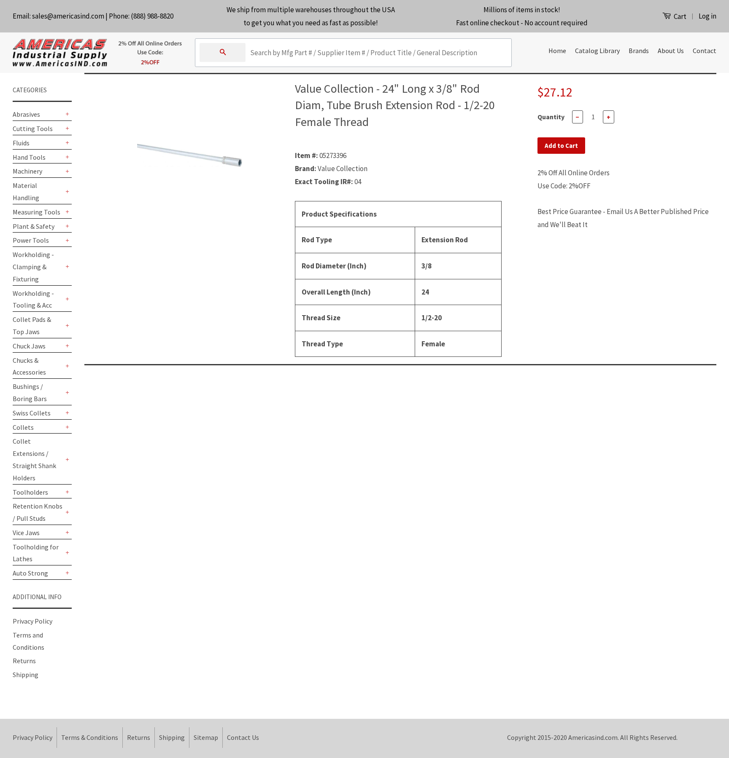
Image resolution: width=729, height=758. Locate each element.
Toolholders (30, 492)
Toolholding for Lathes (36, 553)
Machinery (27, 171)
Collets (23, 427)
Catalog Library (597, 50)
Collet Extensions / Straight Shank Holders (34, 459)
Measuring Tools (36, 212)
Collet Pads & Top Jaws (32, 325)
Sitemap (206, 737)
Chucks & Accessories (29, 366)
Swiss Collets (32, 413)
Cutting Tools (33, 128)
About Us (671, 50)
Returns (24, 660)
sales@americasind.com (68, 16)
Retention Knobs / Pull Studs (37, 512)
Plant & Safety (33, 226)
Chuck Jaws (29, 346)
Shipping (25, 674)
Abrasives (26, 114)
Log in (707, 16)
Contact (704, 50)
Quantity (550, 116)
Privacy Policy (32, 621)
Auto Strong (30, 573)
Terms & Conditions (89, 737)
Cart (679, 16)
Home (557, 50)
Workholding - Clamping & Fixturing (33, 266)
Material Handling (26, 191)
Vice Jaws (26, 532)
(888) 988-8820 (152, 16)
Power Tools (31, 240)
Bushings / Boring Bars (30, 392)
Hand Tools (29, 157)
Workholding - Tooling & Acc (33, 299)
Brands (639, 50)
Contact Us (243, 737)
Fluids (21, 143)
